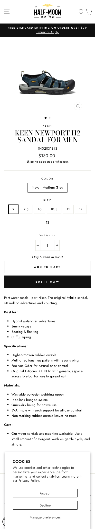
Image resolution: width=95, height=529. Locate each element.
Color (47, 178)
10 (39, 209)
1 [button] (46, 118)
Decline (45, 505)
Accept (45, 493)
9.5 (26, 209)
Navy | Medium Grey (47, 187)
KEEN (47, 126)
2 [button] (50, 118)
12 (81, 209)
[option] (47, 30)
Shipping (32, 162)
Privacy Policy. (29, 480)
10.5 (54, 209)
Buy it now (47, 282)
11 (68, 209)
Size (47, 200)
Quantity (47, 235)
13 (47, 222)
